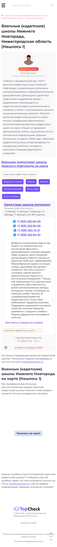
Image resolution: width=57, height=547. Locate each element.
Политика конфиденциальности (28, 541)
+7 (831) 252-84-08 (29, 221)
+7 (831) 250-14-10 (28, 230)
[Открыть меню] (3, 5)
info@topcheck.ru (32, 361)
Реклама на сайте (28, 523)
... (40, 330)
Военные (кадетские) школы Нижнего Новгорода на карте (24, 164)
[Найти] (51, 5)
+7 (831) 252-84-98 (29, 225)
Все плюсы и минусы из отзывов (24, 322)
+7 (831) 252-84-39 (29, 234)
